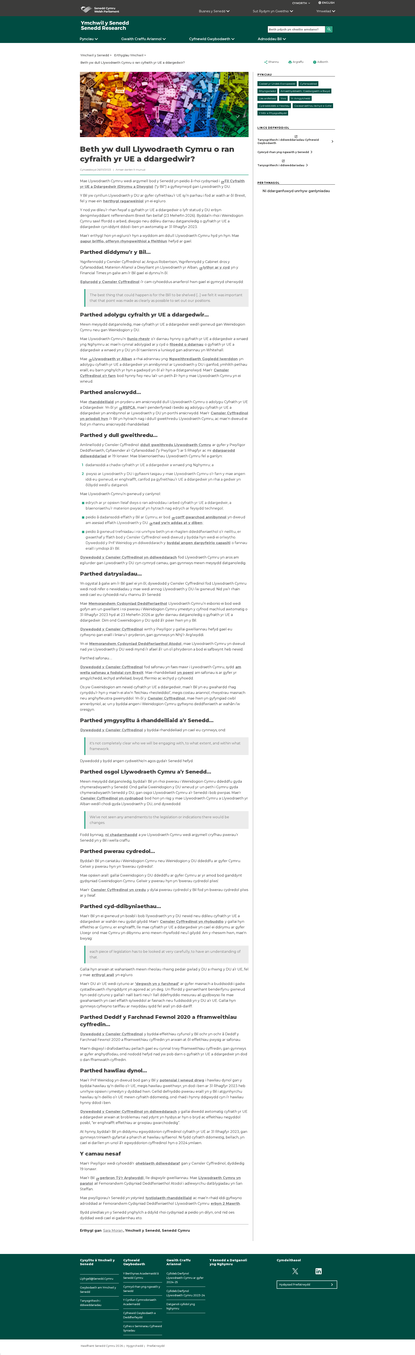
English (326, 2)
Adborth (320, 62)
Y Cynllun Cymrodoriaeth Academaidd (139, 1302)
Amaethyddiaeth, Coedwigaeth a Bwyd (305, 91)
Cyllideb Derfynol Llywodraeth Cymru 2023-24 (185, 1293)
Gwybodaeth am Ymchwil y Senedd (98, 1289)
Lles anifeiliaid (267, 98)
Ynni (283, 98)
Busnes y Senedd (212, 11)
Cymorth (301, 3)
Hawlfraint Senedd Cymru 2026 (102, 1345)
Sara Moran (113, 1230)
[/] (105, 26)
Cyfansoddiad (308, 83)
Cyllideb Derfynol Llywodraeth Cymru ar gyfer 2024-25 (185, 1278)
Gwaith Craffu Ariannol (141, 39)
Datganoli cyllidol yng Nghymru (180, 1306)
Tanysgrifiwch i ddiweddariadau (90, 1303)
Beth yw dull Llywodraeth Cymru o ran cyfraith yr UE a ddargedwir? (132, 63)
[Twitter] (295, 1271)
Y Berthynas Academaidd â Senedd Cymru (141, 1275)
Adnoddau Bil (270, 39)
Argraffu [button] (295, 62)
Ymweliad (323, 11)
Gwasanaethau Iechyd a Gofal (313, 105)
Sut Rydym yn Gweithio (271, 11)
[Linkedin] (319, 1271)
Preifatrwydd (155, 1345)
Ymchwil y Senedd (94, 55)
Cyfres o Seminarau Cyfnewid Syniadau (142, 1328)
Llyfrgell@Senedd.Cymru (96, 1278)
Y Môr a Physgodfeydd (273, 113)
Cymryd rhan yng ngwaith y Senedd (141, 1289)
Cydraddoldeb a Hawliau (274, 105)
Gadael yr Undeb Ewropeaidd (277, 83)
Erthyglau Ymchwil (128, 55)
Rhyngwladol (267, 91)
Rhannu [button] (271, 62)
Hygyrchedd (134, 1345)
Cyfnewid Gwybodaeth (209, 39)
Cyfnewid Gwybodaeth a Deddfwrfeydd (139, 1315)
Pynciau (87, 39)
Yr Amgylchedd (300, 98)
